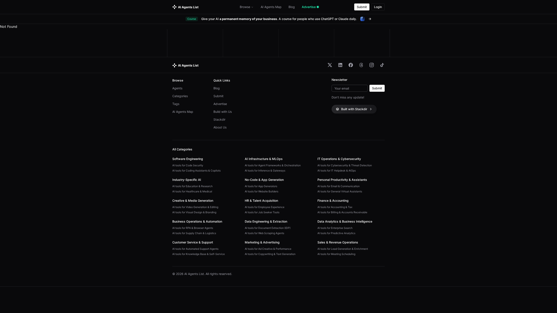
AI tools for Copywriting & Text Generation (270, 254)
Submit (362, 7)
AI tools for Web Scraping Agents (264, 233)
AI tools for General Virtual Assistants (339, 191)
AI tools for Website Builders (261, 191)
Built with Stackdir (354, 109)
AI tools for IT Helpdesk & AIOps (336, 170)
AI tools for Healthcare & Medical (192, 191)
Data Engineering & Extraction (266, 221)
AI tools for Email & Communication (338, 186)
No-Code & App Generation (264, 179)
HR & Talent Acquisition (261, 200)
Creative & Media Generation (192, 200)
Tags (175, 104)
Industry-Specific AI (186, 179)
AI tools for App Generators (261, 186)
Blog (216, 88)
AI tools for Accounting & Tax (334, 207)
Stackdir (219, 119)
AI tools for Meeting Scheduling (336, 254)
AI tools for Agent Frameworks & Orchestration (273, 165)
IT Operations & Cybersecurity (339, 159)
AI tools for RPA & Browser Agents (192, 228)
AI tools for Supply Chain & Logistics (194, 233)
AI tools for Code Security (187, 165)
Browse (245, 7)
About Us (219, 127)
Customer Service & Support (192, 242)
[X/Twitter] (329, 65)
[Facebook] (350, 65)
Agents (177, 88)
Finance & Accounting (333, 200)
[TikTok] (382, 65)
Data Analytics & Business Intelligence (344, 221)
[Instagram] (371, 65)
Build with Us (222, 111)
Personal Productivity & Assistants (342, 179)
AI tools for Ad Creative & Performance (268, 248)
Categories (180, 96)
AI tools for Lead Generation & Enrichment (342, 248)
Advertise (220, 104)
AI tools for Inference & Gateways (265, 170)
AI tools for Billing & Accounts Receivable (342, 212)
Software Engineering (187, 159)
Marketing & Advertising (262, 242)
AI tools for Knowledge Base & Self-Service (198, 254)
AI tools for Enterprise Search (334, 228)
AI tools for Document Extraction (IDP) (267, 228)
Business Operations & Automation (197, 221)
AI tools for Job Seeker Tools (262, 212)
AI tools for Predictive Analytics (336, 233)
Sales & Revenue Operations (337, 242)
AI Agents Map (182, 111)
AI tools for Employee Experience (264, 207)
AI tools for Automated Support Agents (195, 248)
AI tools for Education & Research (192, 186)
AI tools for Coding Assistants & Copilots (196, 170)
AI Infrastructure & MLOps (264, 159)
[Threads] (361, 65)
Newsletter (339, 79)
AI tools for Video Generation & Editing (195, 207)
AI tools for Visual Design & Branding (194, 212)
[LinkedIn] (340, 65)
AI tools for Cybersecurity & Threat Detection (344, 165)
